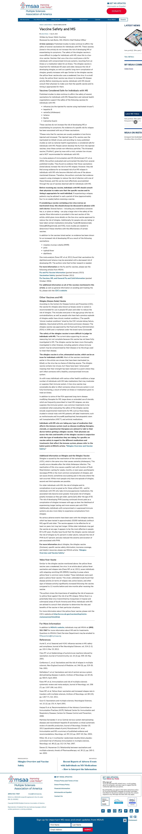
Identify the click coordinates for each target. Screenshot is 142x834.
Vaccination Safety (47, 275)
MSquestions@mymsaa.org (50, 636)
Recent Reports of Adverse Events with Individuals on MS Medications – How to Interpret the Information (79, 765)
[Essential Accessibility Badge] (133, 817)
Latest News (48, 24)
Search (123, 20)
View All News (129, 57)
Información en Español (116, 6)
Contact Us (58, 796)
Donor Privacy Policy (61, 785)
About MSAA (112, 20)
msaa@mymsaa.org (34, 794)
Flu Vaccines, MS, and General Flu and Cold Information (62, 278)
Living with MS (55, 20)
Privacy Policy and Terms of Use (66, 781)
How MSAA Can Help (40, 20)
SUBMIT (88, 830)
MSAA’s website (57, 627)
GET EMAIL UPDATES (64, 777)
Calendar (97, 20)
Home (41, 24)
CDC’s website (61, 290)
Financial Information (62, 788)
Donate (116, 11)
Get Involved (84, 20)
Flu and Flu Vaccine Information (52, 272)
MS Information (24, 20)
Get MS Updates (117, 3)
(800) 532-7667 (14, 794)
